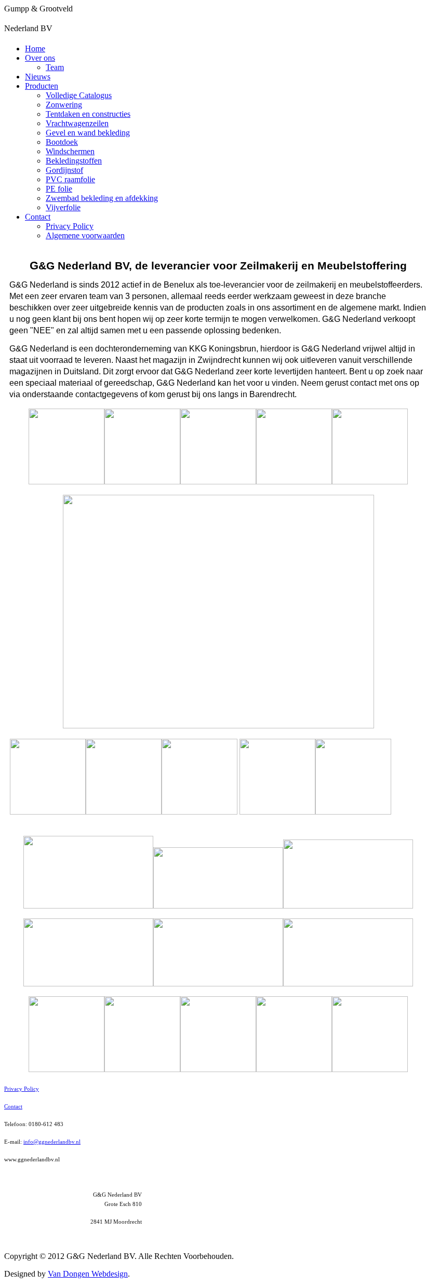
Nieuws (37, 76)
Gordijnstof (64, 170)
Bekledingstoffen (74, 160)
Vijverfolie (63, 207)
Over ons (40, 57)
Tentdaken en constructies (88, 114)
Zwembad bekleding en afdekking (102, 198)
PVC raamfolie (70, 179)
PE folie (59, 188)
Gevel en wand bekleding (88, 132)
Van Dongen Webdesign (88, 1273)
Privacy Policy (70, 226)
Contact (37, 216)
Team (55, 67)
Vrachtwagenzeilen (77, 123)
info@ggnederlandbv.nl (52, 1142)
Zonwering (64, 104)
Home (35, 48)
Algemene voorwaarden (85, 235)
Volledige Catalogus (79, 95)
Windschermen (70, 151)
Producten (41, 86)
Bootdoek (62, 142)
